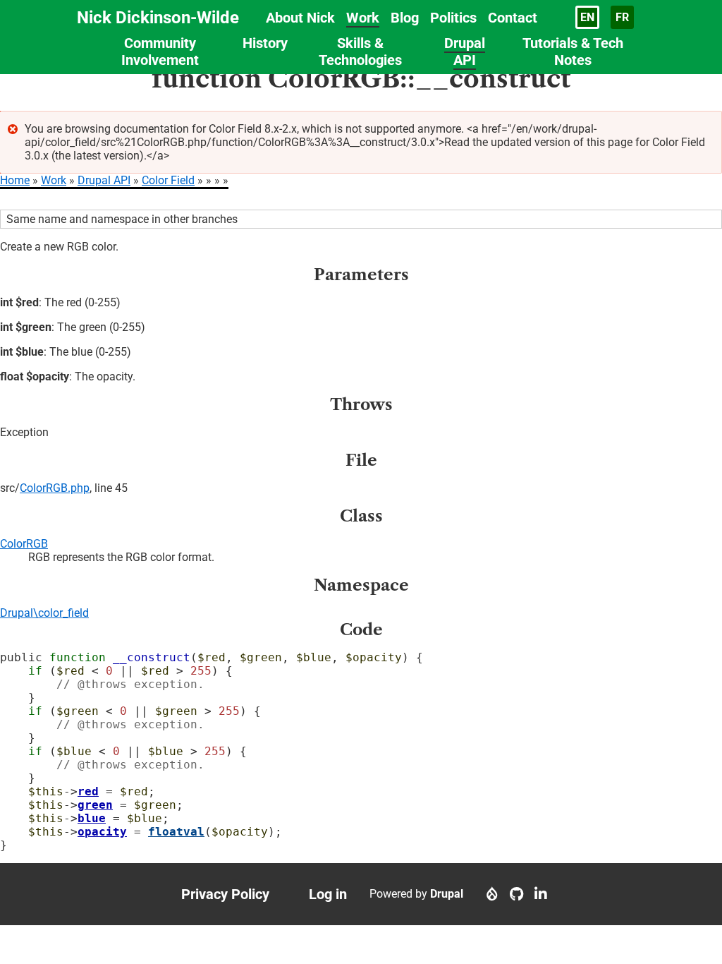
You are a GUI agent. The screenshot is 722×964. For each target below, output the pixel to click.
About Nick (300, 17)
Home (15, 180)
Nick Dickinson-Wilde (158, 18)
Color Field (168, 180)
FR (622, 17)
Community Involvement (160, 51)
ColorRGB (24, 543)
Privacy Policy (225, 894)
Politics (453, 17)
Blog (405, 17)
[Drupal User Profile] (492, 894)
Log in (328, 894)
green (95, 805)
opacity (102, 831)
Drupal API (464, 51)
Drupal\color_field (44, 613)
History (265, 43)
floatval (176, 831)
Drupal (446, 893)
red (88, 791)
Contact (512, 17)
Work (362, 17)
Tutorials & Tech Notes (572, 51)
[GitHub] (516, 894)
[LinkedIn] (540, 894)
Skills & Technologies (360, 51)
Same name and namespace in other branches (122, 219)
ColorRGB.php (55, 488)
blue (92, 818)
